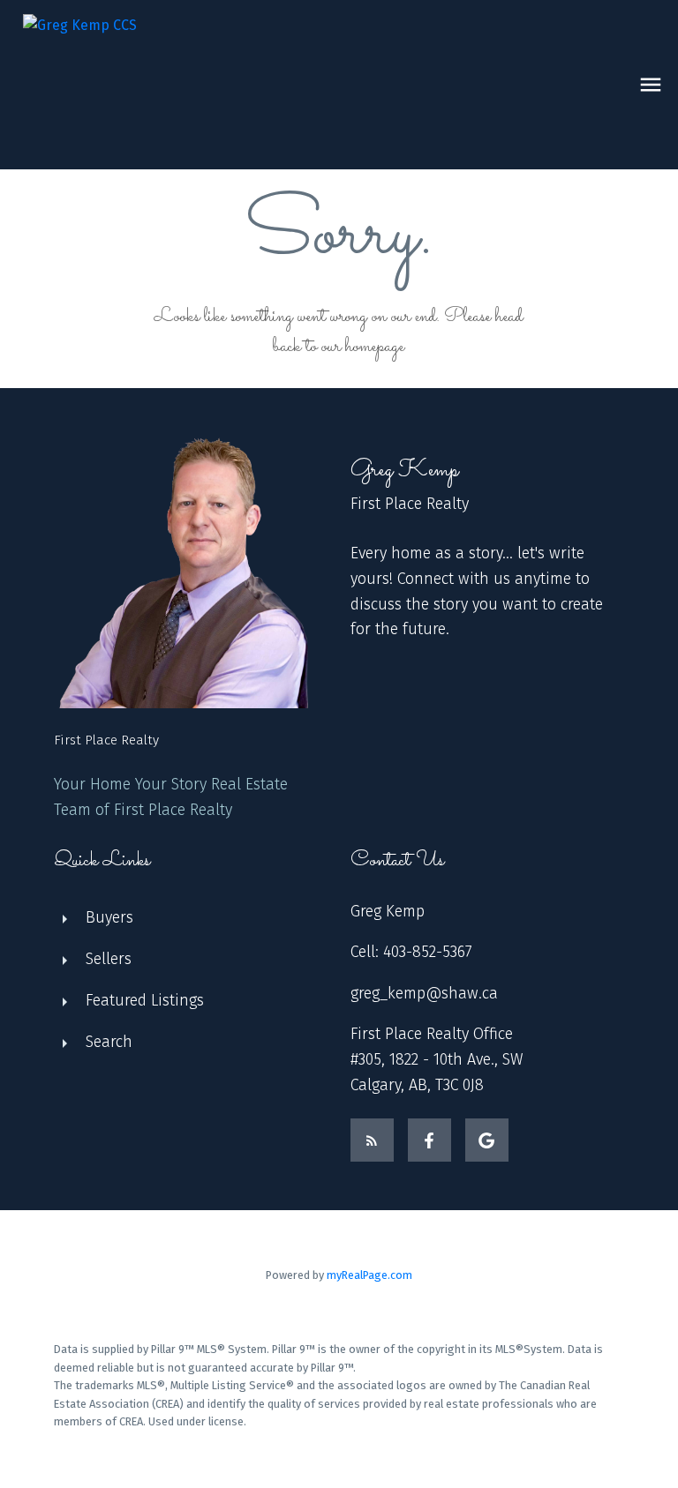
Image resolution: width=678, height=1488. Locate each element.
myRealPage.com (369, 1275)
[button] (372, 1140)
